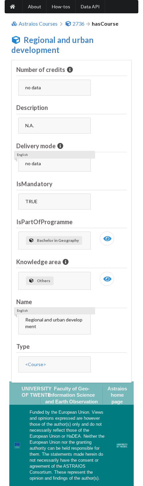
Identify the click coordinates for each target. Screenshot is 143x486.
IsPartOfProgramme (44, 222)
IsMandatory (34, 184)
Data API (90, 6)
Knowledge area (38, 261)
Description (32, 107)
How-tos (61, 6)
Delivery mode (36, 146)
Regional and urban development (52, 45)
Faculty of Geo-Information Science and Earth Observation (71, 395)
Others (43, 280)
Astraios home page (117, 395)
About (34, 6)
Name (24, 301)
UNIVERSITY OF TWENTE (37, 392)
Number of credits (40, 69)
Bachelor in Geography (58, 240)
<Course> (35, 364)
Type (23, 346)
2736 (78, 23)
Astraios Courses (38, 23)
